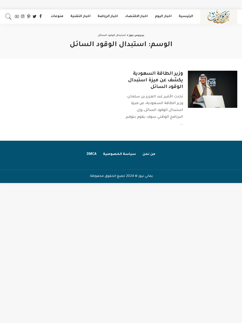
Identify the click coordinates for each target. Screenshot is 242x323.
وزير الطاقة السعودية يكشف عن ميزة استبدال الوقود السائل (155, 80)
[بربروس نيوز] (218, 16)
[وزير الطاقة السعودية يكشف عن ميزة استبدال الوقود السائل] (212, 89)
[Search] (8, 16)
